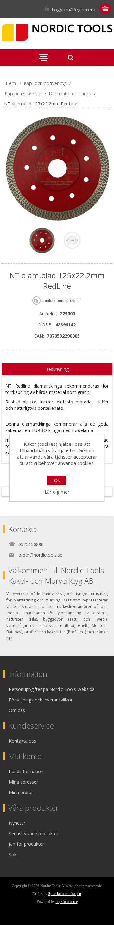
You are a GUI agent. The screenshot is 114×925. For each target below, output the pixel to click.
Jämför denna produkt (60, 300)
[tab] (57, 369)
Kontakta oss (22, 741)
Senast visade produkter (33, 833)
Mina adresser (23, 782)
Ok (57, 480)
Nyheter (17, 823)
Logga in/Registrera (73, 9)
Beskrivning (57, 369)
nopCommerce (67, 902)
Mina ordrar (21, 792)
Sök (12, 854)
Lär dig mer (57, 491)
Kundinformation (26, 771)
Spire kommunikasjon (64, 894)
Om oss (17, 710)
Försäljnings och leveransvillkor (41, 700)
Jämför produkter (26, 844)
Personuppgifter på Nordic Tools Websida (52, 689)
